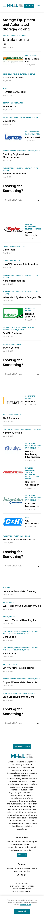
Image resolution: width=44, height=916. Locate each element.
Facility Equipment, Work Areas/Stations (21, 117)
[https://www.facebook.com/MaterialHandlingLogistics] (18, 875)
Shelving (6, 588)
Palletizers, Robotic (12, 415)
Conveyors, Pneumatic (13, 103)
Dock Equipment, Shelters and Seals (19, 74)
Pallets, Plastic (10, 664)
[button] (4, 6)
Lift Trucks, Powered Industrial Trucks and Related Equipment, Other (20, 632)
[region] (22, 906)
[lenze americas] (13, 136)
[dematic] (13, 400)
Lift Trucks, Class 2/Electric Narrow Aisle (22, 429)
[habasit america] (13, 313)
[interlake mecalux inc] (13, 500)
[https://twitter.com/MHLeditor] (25, 875)
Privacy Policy (25, 905)
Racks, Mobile (31, 55)
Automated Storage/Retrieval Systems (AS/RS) (20, 169)
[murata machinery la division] (13, 448)
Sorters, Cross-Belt (12, 344)
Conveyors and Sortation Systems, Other (21, 151)
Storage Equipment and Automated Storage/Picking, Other (18, 329)
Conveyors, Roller (11, 261)
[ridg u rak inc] (13, 60)
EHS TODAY (14, 886)
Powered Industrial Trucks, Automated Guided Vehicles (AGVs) (32, 473)
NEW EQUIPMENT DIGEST (22, 889)
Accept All (22, 911)
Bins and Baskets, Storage (14, 35)
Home (5, 88)
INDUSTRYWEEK (28, 886)
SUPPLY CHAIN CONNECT (22, 892)
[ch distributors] (13, 522)
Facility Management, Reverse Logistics (33, 227)
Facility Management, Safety (16, 246)
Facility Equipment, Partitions (16, 536)
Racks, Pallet (9, 602)
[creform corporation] (13, 472)
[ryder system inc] (13, 229)
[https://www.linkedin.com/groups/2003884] (21, 875)
